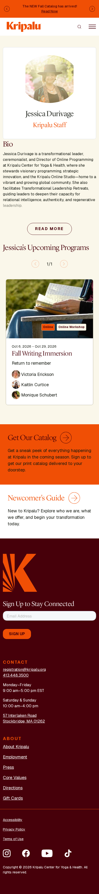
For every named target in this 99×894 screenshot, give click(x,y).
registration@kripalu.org (24, 669)
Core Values (14, 777)
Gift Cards (13, 798)
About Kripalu (16, 746)
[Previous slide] (35, 264)
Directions (13, 788)
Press (8, 767)
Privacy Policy (14, 829)
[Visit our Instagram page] (7, 853)
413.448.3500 (16, 675)
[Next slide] (64, 264)
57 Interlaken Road (20, 715)
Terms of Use (13, 839)
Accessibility (12, 820)
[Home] (24, 24)
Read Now (49, 11)
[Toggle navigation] (92, 26)
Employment (15, 757)
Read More (49, 228)
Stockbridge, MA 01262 (24, 721)
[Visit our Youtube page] (47, 853)
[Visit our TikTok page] (68, 853)
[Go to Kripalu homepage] (20, 572)
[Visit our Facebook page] (26, 853)
